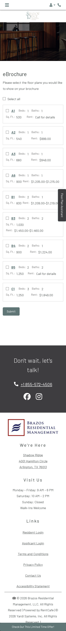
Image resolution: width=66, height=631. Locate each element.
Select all (14, 99)
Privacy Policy (33, 564)
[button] (52, 4)
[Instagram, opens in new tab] (38, 396)
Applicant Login (33, 543)
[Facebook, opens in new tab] (27, 396)
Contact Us (33, 575)
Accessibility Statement (33, 586)
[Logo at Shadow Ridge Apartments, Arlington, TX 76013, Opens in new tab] (33, 427)
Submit (11, 311)
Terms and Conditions (33, 554)
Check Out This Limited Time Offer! (33, 626)
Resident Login (33, 532)
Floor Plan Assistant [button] (62, 207)
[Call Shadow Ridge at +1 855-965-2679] (59, 4)
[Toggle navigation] (7, 4)
